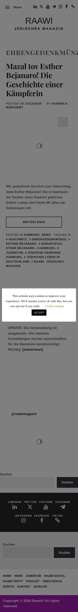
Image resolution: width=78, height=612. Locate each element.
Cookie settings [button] (54, 306)
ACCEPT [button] (39, 312)
